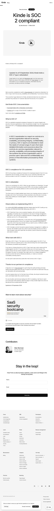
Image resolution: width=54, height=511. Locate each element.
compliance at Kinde (20, 113)
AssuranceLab (28, 92)
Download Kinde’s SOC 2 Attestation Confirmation (19, 108)
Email (7, 387)
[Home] (3, 2)
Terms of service (46, 499)
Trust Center (35, 80)
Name (7, 379)
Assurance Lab (28, 78)
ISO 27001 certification (17, 207)
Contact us (10, 110)
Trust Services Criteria (40, 219)
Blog (8, 2)
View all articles (23, 9)
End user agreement (47, 501)
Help (50, 507)
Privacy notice (46, 496)
